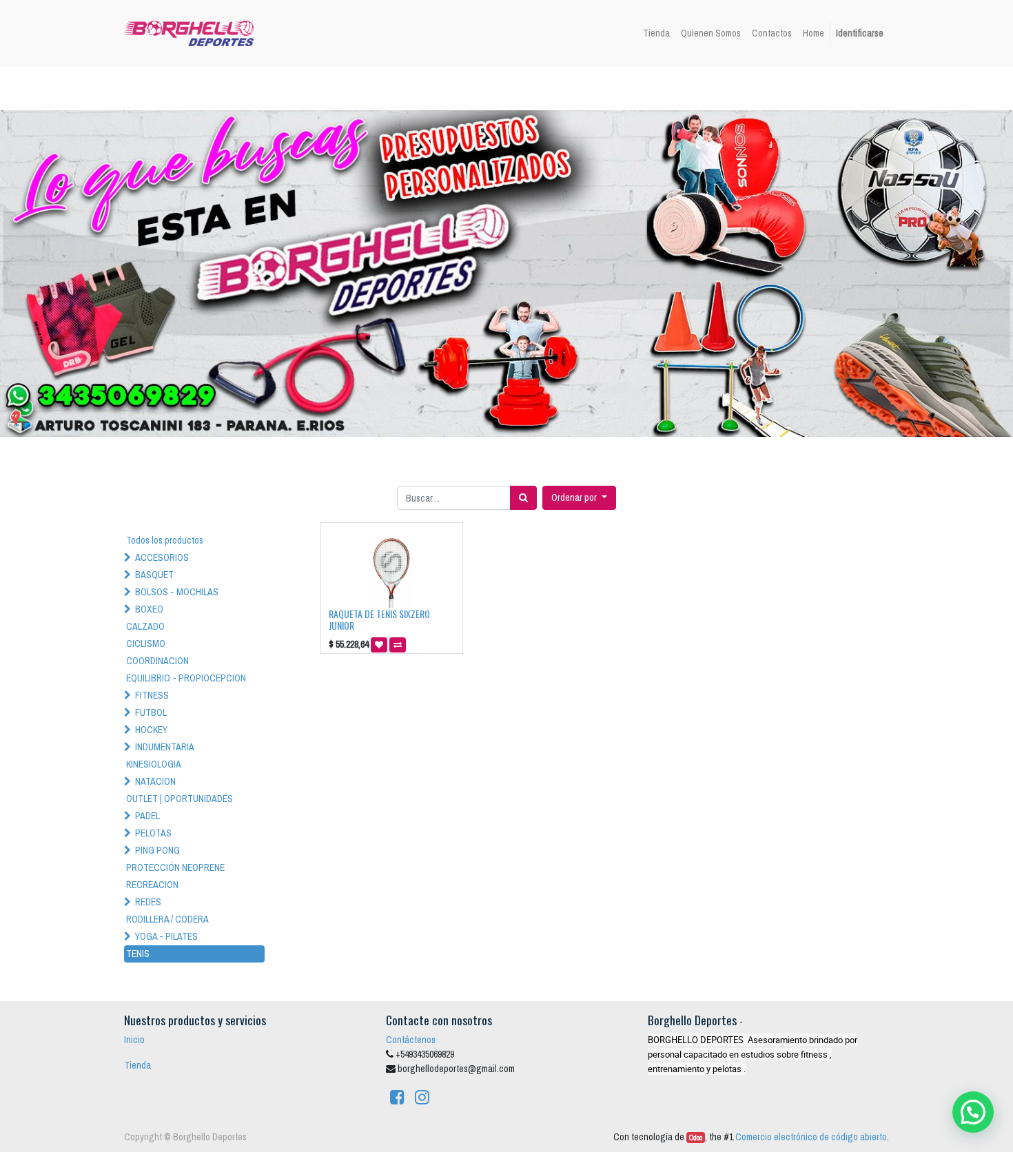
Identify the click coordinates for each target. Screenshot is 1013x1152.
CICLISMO (145, 643)
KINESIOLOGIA (153, 764)
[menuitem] (656, 33)
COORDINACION (157, 661)
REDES (148, 902)
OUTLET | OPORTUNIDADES (179, 798)
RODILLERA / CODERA (167, 919)
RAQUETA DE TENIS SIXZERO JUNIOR (379, 619)
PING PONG (157, 850)
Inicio (134, 1039)
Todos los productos (164, 540)
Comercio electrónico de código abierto (811, 1137)
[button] (579, 498)
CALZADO (145, 626)
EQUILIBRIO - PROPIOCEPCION (186, 678)
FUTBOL (151, 712)
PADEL (147, 816)
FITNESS (152, 695)
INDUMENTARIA (164, 747)
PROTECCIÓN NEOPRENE (175, 867)
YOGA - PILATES (166, 936)
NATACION (155, 781)
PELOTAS (153, 833)
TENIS (138, 953)
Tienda (137, 1065)
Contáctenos (411, 1039)
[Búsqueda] (523, 498)
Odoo (695, 1137)
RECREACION (152, 884)
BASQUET (154, 574)
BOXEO (149, 609)
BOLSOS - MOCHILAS (176, 592)
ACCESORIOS (162, 557)
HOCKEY (151, 729)
